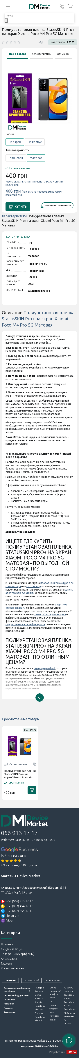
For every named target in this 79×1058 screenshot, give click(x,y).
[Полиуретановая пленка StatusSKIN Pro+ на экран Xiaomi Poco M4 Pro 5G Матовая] (20, 746)
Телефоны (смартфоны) (17, 954)
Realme (53, 1020)
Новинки (7, 944)
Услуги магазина (12, 968)
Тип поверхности (17, 150)
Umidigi (38, 1002)
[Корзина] (70, 6)
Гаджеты (6, 963)
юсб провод (33, 586)
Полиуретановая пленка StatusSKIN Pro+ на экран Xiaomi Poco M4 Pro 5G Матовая (20, 775)
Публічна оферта (46, 1046)
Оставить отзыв (18, 764)
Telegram (12, 915)
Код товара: (58, 42)
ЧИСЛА (72, 1052)
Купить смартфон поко (54, 1008)
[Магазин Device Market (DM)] (39, 6)
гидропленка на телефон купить (25, 624)
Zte (51, 1001)
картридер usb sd (44, 668)
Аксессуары (9, 958)
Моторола (54, 1016)
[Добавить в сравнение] (41, 42)
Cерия (10, 134)
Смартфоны (70, 1009)
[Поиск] (6, 20)
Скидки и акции (12, 949)
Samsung (39, 1013)
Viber (10, 920)
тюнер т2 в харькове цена (50, 614)
